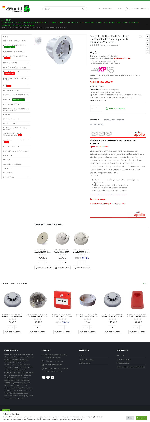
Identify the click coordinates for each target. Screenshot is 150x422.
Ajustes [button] (130, 418)
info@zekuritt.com (55, 365)
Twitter (148, 40)
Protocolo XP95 (95, 97)
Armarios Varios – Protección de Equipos (14, 79)
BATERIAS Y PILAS (8, 177)
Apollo (100, 90)
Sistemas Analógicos (126, 97)
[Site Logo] (16, 9)
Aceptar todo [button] (141, 418)
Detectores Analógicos (111, 90)
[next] (141, 36)
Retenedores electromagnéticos (15, 57)
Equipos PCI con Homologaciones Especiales (15, 128)
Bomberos (6, 114)
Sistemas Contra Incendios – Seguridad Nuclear (13, 134)
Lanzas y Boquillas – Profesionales (15, 95)
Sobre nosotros (106, 9)
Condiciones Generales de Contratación (131, 367)
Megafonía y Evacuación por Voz (15, 151)
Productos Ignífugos (11, 123)
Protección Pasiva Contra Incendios (16, 140)
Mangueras (13, 99)
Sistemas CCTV (8, 168)
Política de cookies (123, 363)
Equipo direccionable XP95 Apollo (130, 95)
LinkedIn (148, 44)
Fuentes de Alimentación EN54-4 (14, 52)
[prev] (138, 36)
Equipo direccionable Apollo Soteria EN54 (104, 95)
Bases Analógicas (32, 314)
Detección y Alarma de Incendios (14, 46)
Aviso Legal (120, 355)
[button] (144, 283)
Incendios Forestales (10, 119)
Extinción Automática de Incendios (15, 67)
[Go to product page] (42, 238)
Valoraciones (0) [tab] (97, 124)
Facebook (148, 36)
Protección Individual (11, 147)
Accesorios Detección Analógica (87, 314)
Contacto (119, 9)
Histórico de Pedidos (86, 359)
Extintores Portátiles (11, 72)
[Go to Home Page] (2, 20)
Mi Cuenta (82, 355)
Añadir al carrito (117, 108)
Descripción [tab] (95, 120)
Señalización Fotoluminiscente (14, 41)
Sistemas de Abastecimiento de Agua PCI (15, 85)
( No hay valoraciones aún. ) (110, 45)
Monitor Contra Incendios (12, 104)
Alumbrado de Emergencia (12, 164)
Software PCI (7, 173)
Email (148, 48)
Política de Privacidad (124, 359)
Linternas (6, 160)
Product (104, 100)
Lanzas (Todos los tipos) (12, 90)
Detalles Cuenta (84, 363)
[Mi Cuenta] (127, 9)
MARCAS (5, 36)
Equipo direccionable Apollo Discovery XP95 (105, 92)
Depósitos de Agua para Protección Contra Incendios (16, 109)
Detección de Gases (10, 63)
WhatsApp (148, 52)
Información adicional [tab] (114, 120)
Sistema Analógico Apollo (109, 97)
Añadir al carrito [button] (44, 268)
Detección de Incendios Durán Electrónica (16, 314)
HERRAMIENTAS (8, 155)
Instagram (52, 377)
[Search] (83, 9)
